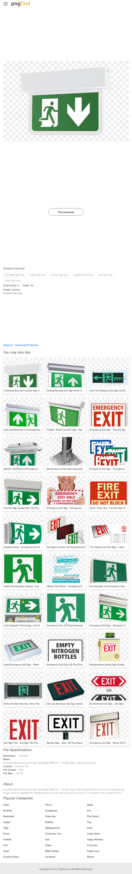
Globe (48, 845)
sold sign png (105, 274)
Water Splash (52, 851)
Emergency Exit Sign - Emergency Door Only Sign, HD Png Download (82, 508)
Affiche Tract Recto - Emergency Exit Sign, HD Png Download (78, 586)
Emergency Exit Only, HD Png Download (67, 664)
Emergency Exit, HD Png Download (65, 625)
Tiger (6, 827)
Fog (89, 822)
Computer (92, 845)
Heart (6, 804)
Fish (5, 845)
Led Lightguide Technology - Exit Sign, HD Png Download (33, 625)
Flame (48, 804)
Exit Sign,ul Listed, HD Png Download (66, 547)
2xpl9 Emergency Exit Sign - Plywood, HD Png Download (33, 664)
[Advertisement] (66, 38)
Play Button (93, 816)
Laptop (6, 822)
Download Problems (26, 345)
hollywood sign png (83, 274)
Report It (8, 345)
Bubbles (49, 822)
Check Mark (93, 833)
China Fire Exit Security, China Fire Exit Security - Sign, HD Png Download (41, 703)
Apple (90, 804)
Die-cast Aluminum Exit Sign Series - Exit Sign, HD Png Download (80, 703)
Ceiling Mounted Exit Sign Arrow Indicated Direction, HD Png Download (83, 390)
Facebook (50, 856)
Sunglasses (51, 810)
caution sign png (59, 274)
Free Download (66, 212)
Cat (89, 810)
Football (7, 839)
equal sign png (12, 280)
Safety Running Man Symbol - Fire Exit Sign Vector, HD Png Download (39, 586)
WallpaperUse (52, 827)
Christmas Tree (53, 833)
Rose (90, 827)
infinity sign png (37, 274)
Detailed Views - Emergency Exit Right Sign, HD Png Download (36, 547)
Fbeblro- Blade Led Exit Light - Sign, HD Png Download (75, 429)
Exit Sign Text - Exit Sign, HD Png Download (26, 742)
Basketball (8, 816)
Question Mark (11, 856)
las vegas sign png (14, 274)
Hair (47, 839)
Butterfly (7, 810)
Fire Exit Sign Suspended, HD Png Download (27, 508)
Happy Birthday (95, 839)
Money (90, 856)
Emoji (6, 833)
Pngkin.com (93, 851)
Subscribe (50, 816)
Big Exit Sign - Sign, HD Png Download (66, 742)
